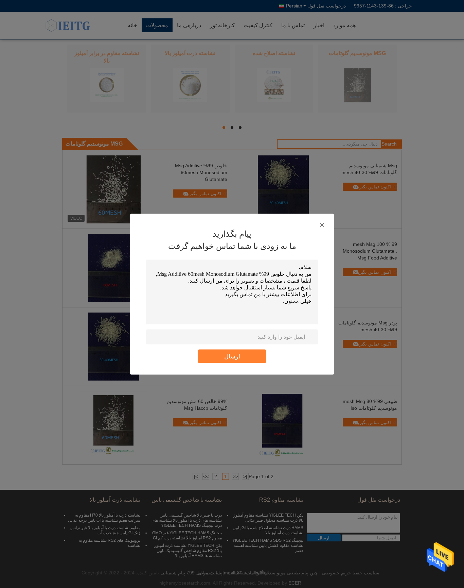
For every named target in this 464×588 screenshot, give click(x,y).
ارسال (232, 355)
